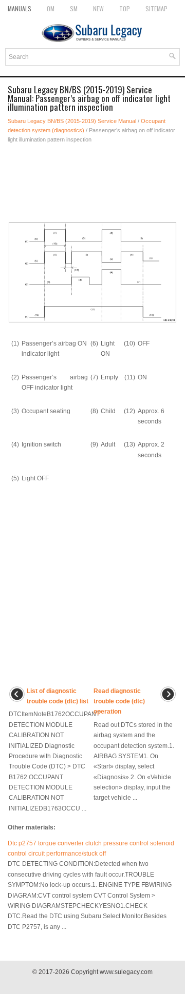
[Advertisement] (92, 180)
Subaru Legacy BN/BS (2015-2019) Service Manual (72, 121)
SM (74, 8)
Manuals (19, 8)
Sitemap (156, 8)
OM (50, 8)
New (98, 8)
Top (124, 8)
